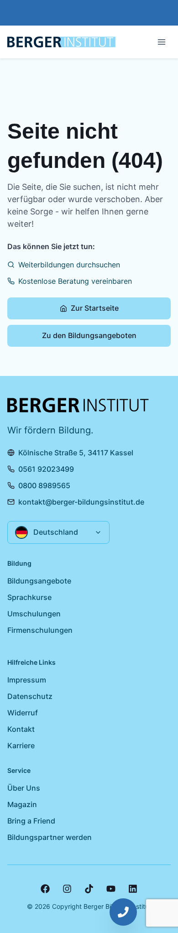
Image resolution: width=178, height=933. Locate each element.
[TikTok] (89, 889)
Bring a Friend (31, 820)
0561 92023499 (46, 469)
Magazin (22, 804)
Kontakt (21, 729)
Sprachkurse (29, 597)
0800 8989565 (44, 485)
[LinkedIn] (133, 889)
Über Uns (23, 787)
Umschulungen (34, 613)
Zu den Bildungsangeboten (89, 335)
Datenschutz (29, 696)
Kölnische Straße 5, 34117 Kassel (75, 452)
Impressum (26, 679)
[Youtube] (111, 889)
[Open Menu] (161, 42)
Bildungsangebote (39, 580)
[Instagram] (67, 889)
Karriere (21, 745)
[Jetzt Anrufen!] (123, 912)
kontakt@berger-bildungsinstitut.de (81, 501)
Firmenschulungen (40, 630)
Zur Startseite (95, 308)
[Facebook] (45, 889)
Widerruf (22, 712)
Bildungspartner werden (49, 837)
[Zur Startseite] (61, 41)
